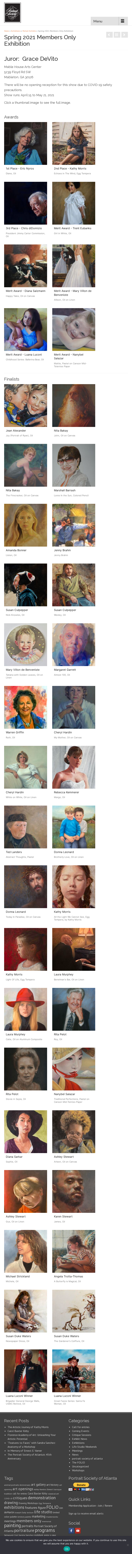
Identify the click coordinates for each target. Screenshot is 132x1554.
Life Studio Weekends (84, 1446)
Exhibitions (78, 1442)
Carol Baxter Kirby (18, 1431)
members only (28, 1520)
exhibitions (14, 1507)
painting (12, 1525)
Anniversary (25, 1485)
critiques (20, 1497)
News (75, 1454)
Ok (66, 1548)
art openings (23, 1488)
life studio (43, 1511)
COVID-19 (8, 1498)
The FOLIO (78, 1462)
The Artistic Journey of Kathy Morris (28, 1427)
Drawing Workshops (28, 1503)
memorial (46, 1521)
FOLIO (52, 1507)
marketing (38, 1516)
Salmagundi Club (11, 1535)
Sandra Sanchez (26, 1535)
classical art (53, 1493)
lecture (30, 1512)
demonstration (42, 1497)
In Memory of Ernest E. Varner (25, 1450)
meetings (10, 1521)
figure (42, 1508)
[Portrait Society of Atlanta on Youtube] (78, 1531)
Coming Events (80, 1431)
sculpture (38, 1535)
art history (52, 1484)
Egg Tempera (45, 1503)
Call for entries (81, 1427)
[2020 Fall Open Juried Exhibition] (109, 35)
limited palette (24, 1516)
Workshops (78, 1470)
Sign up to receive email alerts (86, 1513)
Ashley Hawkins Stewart (43, 1489)
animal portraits (11, 1485)
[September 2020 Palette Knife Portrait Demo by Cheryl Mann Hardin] (124, 35)
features (31, 1507)
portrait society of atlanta (87, 1458)
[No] (127, 1545)
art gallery (38, 1484)
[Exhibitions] (117, 35)
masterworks (52, 1516)
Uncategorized (80, 1466)
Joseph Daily (20, 1512)
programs (45, 1530)
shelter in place (50, 1535)
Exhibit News (79, 1439)
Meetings (77, 1450)
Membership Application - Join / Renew (90, 1505)
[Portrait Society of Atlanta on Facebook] (71, 1531)
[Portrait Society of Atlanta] (14, 12)
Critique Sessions (81, 1435)
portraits (27, 1526)
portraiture (24, 1530)
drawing (11, 1502)
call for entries (20, 1493)
